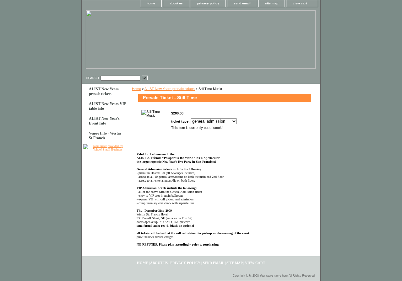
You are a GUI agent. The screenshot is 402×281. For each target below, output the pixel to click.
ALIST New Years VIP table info (107, 106)
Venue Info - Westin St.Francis (105, 135)
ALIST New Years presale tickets (169, 89)
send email (242, 3)
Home (136, 89)
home (151, 3)
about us (176, 3)
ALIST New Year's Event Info (104, 120)
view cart (300, 3)
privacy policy (208, 3)
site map (271, 3)
